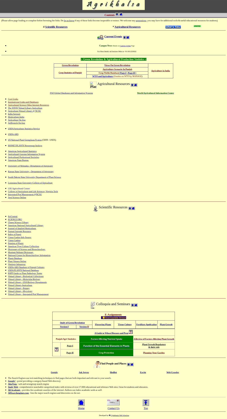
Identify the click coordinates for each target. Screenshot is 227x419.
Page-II (131, 73)
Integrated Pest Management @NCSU (25, 194)
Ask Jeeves (84, 372)
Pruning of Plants (15, 243)
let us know (69, 20)
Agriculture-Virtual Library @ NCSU (24, 111)
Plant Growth (166, 324)
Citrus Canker (14, 240)
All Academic (14, 390)
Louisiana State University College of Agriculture (30, 183)
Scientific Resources (56, 26)
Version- (83, 326)
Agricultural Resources (127, 26)
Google (11, 381)
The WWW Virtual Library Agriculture (25, 108)
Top (146, 408)
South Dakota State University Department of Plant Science (34, 177)
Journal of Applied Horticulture (22, 228)
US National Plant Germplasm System (25, 140)
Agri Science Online (17, 197)
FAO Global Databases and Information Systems (71, 93)
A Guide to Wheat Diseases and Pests (111, 333)
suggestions (141, 20)
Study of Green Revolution (72, 322)
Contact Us (113, 408)
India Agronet (14, 114)
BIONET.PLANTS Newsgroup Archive (25, 145)
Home (81, 408)
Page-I (123, 73)
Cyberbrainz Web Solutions (120, 415)
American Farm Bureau (18, 160)
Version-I (64, 326)
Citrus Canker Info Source (19, 237)
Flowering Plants (103, 324)
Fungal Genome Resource (19, 231)
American (12, 225)
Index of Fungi (14, 234)
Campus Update (125, 46)
